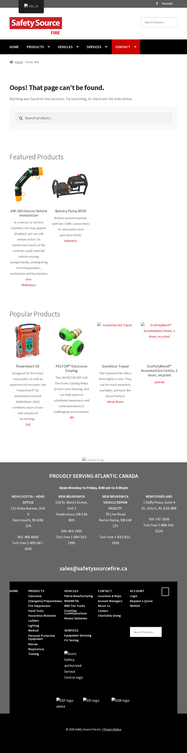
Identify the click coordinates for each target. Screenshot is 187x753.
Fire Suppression (39, 606)
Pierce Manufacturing (78, 596)
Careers (103, 611)
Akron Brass (115, 402)
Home (19, 62)
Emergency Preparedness (45, 601)
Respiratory (36, 649)
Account (167, 3)
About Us (104, 606)
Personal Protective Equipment (41, 637)
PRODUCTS (35, 46)
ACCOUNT (137, 591)
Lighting (33, 626)
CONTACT (122, 46)
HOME (14, 46)
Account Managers (110, 601)
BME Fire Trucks (74, 606)
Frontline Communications (75, 612)
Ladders (33, 621)
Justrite (159, 382)
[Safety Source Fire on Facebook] (165, 591)
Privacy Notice (112, 729)
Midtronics (29, 285)
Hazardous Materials (42, 616)
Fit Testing (71, 640)
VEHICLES (65, 46)
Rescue (33, 644)
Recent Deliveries (75, 618)
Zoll (27, 424)
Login (133, 596)
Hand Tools (36, 611)
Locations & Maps (109, 596)
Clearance (35, 596)
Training (33, 654)
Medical (33, 630)
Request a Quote (141, 601)
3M (71, 417)
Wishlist (135, 606)
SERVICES (94, 46)
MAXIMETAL (71, 601)
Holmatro (70, 241)
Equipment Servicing (77, 635)
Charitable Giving (109, 616)
